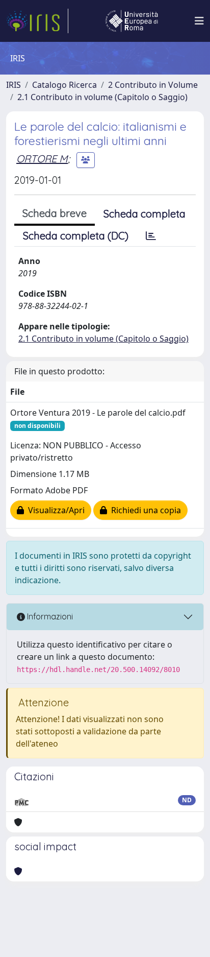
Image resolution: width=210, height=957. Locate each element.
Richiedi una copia (144, 510)
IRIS (13, 84)
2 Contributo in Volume (153, 84)
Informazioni (49, 616)
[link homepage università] (131, 21)
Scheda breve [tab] (54, 213)
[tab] (151, 236)
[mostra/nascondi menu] (199, 21)
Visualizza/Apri (54, 510)
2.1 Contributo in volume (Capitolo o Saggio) (102, 97)
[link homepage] (37, 21)
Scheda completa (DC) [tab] (75, 235)
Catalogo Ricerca (64, 84)
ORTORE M (42, 158)
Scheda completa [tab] (144, 213)
